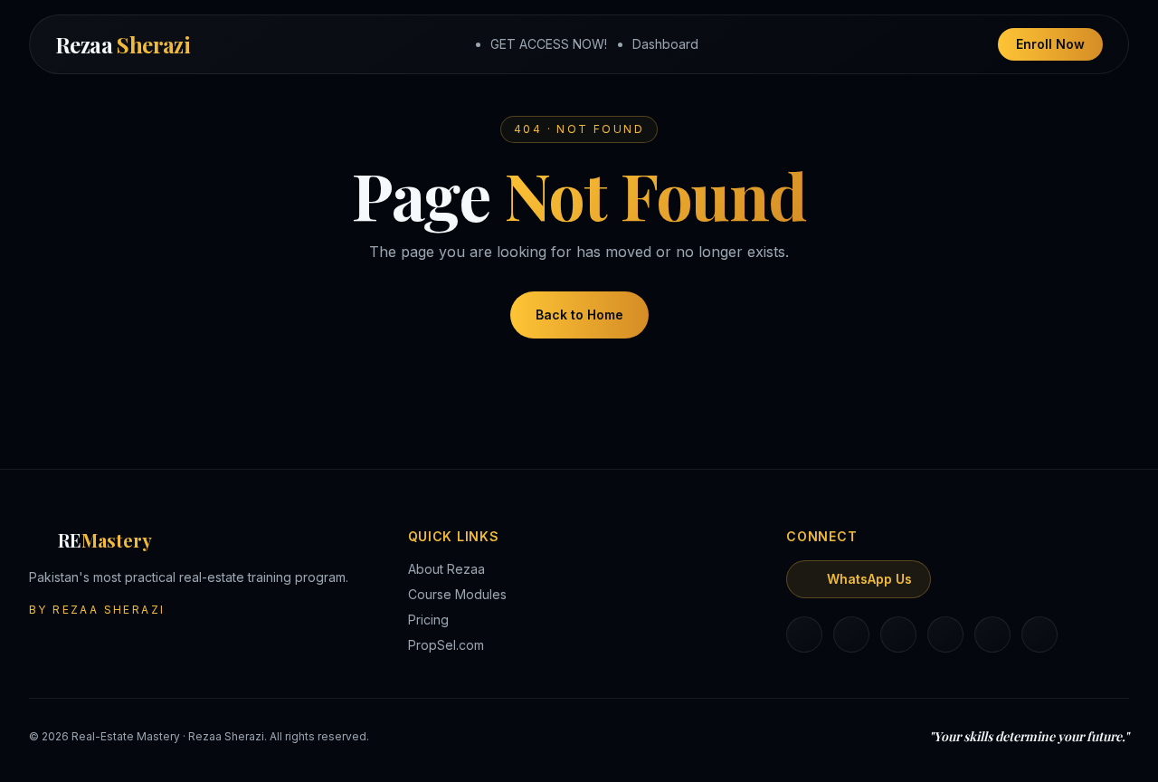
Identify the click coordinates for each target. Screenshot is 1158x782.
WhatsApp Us (869, 578)
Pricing (428, 619)
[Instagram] (851, 634)
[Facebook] (898, 634)
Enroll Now (1050, 44)
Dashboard (665, 44)
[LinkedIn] (804, 634)
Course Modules (457, 594)
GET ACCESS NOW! (548, 44)
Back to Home (579, 314)
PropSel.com (446, 645)
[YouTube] (992, 634)
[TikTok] (945, 634)
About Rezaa (446, 569)
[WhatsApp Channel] (1039, 634)
